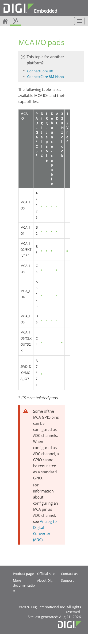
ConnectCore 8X (40, 71)
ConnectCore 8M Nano (45, 76)
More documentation (24, 585)
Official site (46, 573)
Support (67, 580)
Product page (23, 573)
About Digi (45, 580)
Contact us (69, 573)
